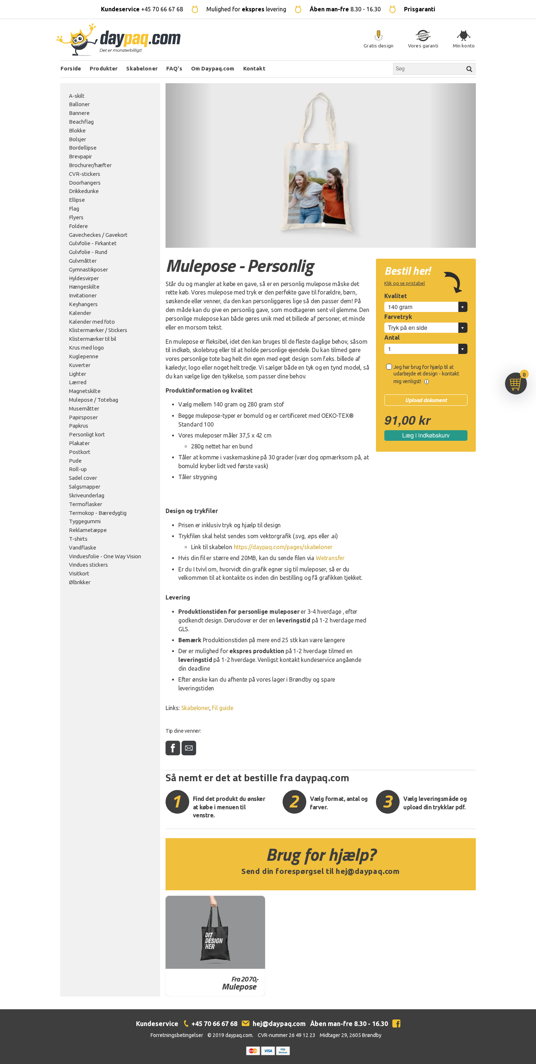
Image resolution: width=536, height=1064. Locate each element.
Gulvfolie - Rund (88, 252)
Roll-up (78, 469)
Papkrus (78, 426)
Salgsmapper (84, 486)
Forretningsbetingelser (177, 1035)
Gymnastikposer (88, 269)
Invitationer (83, 295)
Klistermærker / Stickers (98, 330)
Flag (74, 208)
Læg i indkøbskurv (426, 435)
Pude (75, 461)
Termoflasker (85, 504)
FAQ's (174, 68)
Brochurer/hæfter (90, 165)
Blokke (77, 130)
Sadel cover (83, 478)
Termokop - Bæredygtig (98, 513)
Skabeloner (142, 68)
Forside (71, 68)
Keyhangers (83, 304)
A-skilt (77, 96)
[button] (189, 165)
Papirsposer (83, 417)
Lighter (77, 374)
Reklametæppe (88, 530)
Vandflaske (82, 547)
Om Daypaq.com (212, 68)
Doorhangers (85, 183)
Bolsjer (77, 139)
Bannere (79, 113)
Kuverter (79, 365)
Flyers (76, 217)
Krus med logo (86, 347)
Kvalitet (395, 296)
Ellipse (77, 200)
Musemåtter (84, 408)
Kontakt (254, 68)
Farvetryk (398, 316)
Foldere (78, 226)
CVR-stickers (84, 174)
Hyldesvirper (84, 278)
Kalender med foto (92, 322)
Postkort (79, 452)
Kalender (80, 313)
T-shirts (78, 539)
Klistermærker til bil (92, 339)
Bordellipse (83, 147)
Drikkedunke (84, 191)
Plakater (79, 443)
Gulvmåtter (83, 261)
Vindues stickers (88, 565)
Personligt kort (87, 434)
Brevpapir (80, 156)
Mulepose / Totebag (93, 400)
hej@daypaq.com (368, 871)
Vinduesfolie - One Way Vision (105, 556)
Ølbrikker (79, 582)
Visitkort (79, 573)
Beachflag (81, 122)
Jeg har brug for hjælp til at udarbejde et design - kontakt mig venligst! (426, 374)
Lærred (77, 382)
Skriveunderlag (86, 495)
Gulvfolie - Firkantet (93, 243)
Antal (392, 337)
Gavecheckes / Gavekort (98, 235)
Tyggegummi (85, 521)
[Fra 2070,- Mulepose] (215, 932)
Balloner (79, 104)
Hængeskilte (84, 287)
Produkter (103, 68)
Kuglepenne (83, 356)
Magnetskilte (85, 391)
